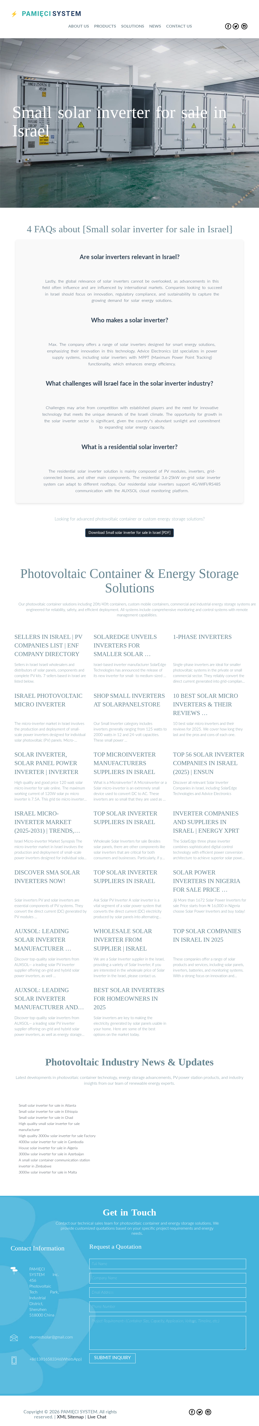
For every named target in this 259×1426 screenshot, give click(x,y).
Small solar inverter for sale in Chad (46, 1118)
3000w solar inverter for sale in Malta (48, 1172)
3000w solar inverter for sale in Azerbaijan (51, 1154)
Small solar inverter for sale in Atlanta (47, 1105)
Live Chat (97, 1417)
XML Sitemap (70, 1417)
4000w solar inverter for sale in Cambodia (51, 1142)
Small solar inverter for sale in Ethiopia (48, 1112)
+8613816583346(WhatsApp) (55, 1359)
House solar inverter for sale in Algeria (48, 1148)
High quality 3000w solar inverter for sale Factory (57, 1136)
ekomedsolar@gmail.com (51, 1337)
